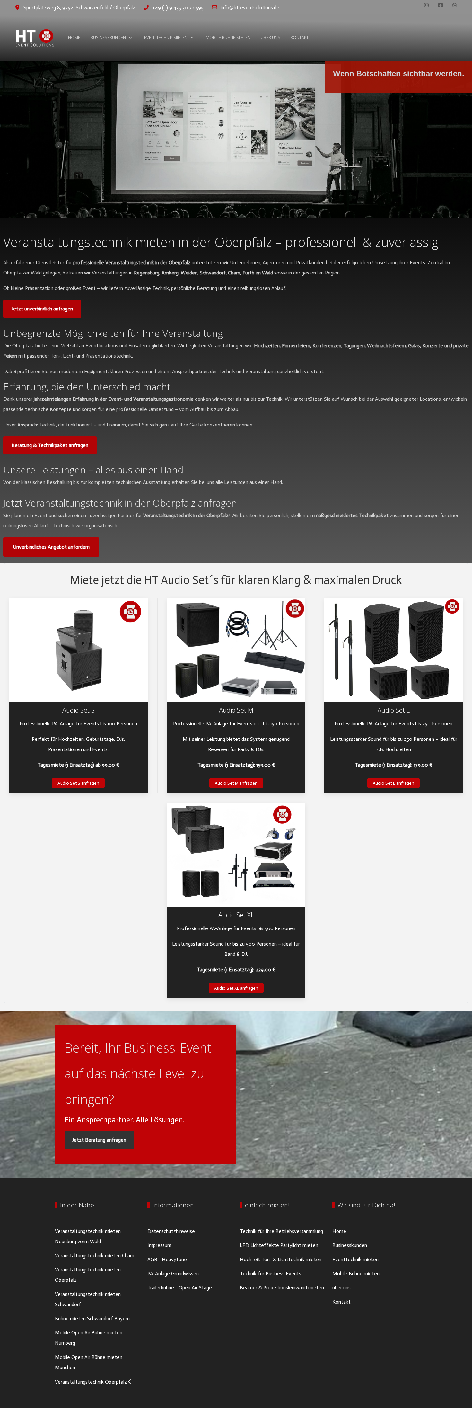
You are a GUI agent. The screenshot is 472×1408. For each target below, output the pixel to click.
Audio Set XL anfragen (236, 988)
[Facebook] (440, 5)
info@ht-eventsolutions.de (250, 7)
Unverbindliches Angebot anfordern (51, 547)
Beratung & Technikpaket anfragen (50, 445)
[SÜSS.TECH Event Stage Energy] (34, 37)
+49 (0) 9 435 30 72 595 (178, 7)
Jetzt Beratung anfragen (99, 1140)
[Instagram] (426, 5)
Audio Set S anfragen (78, 783)
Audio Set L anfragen (393, 783)
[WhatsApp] (454, 5)
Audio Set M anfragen (236, 783)
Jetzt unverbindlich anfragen (42, 309)
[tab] (225, 204)
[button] (78, 650)
